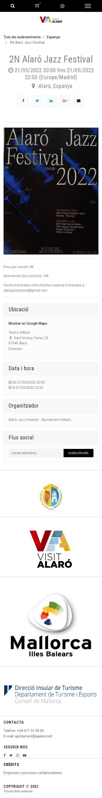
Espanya (53, 37)
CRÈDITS (11, 764)
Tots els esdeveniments (22, 37)
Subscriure (78, 453)
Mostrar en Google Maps (28, 323)
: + (17, 731)
